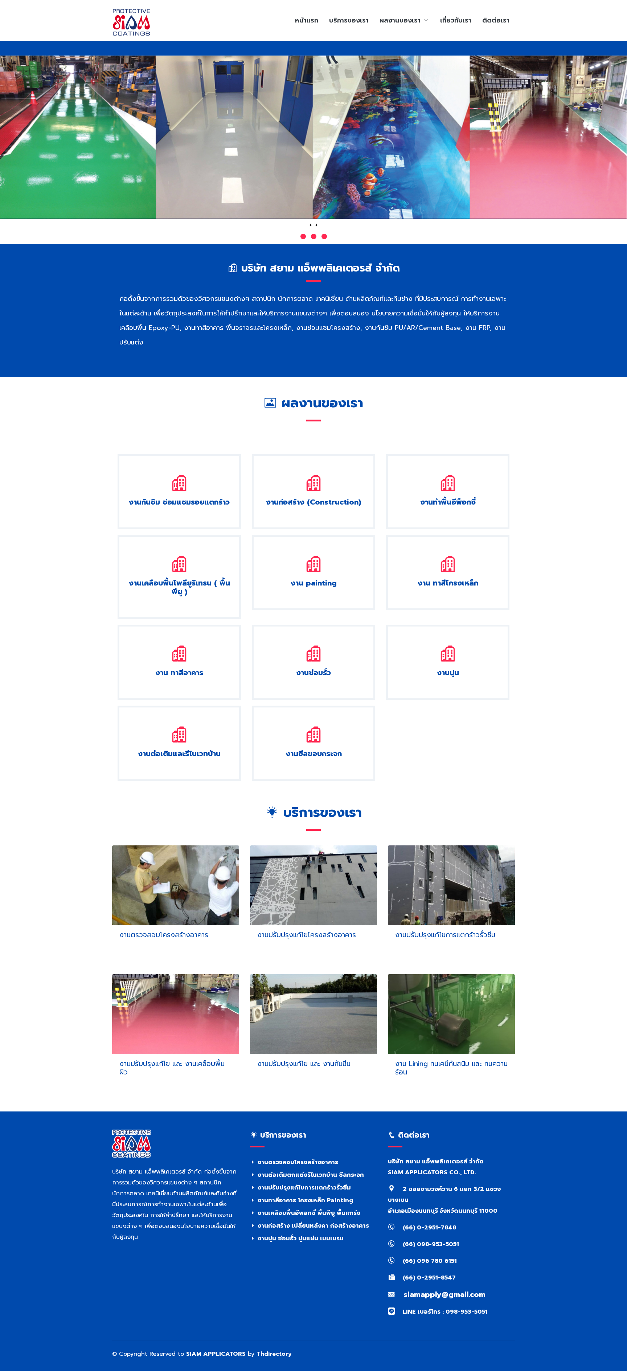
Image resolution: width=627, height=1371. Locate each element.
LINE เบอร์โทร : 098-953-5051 (444, 1311)
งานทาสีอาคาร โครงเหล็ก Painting (304, 1200)
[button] (303, 236)
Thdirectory (274, 1354)
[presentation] (311, 225)
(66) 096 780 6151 (429, 1261)
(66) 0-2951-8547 (428, 1277)
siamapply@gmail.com (443, 1294)
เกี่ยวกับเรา (455, 20)
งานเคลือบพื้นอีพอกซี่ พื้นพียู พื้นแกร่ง (308, 1213)
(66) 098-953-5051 (430, 1244)
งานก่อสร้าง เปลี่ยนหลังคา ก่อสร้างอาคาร (312, 1225)
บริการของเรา (349, 20)
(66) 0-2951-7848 (428, 1227)
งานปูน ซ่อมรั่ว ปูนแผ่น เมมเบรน (300, 1238)
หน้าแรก (306, 20)
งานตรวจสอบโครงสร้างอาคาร (297, 1162)
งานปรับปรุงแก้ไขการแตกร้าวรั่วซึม (303, 1187)
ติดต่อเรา (495, 20)
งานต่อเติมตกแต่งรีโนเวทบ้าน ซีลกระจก (310, 1175)
